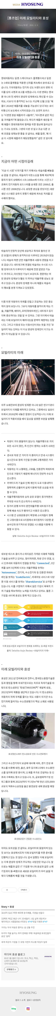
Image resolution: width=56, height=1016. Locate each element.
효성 (12, 906)
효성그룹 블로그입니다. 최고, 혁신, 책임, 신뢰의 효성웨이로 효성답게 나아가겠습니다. (21, 961)
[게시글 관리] (14, 890)
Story (4, 906)
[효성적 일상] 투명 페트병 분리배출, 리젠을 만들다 (22, 912)
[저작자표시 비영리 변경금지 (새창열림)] (33, 890)
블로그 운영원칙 (34, 1000)
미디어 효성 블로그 (14, 954)
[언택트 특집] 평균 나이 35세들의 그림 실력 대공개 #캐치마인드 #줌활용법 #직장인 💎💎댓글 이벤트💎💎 (24, 920)
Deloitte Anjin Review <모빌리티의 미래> (36, 535)
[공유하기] (10, 890)
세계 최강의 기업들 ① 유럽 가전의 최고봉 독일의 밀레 (24, 942)
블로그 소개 (20, 1000)
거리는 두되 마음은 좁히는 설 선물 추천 (18, 927)
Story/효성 (22, 25)
